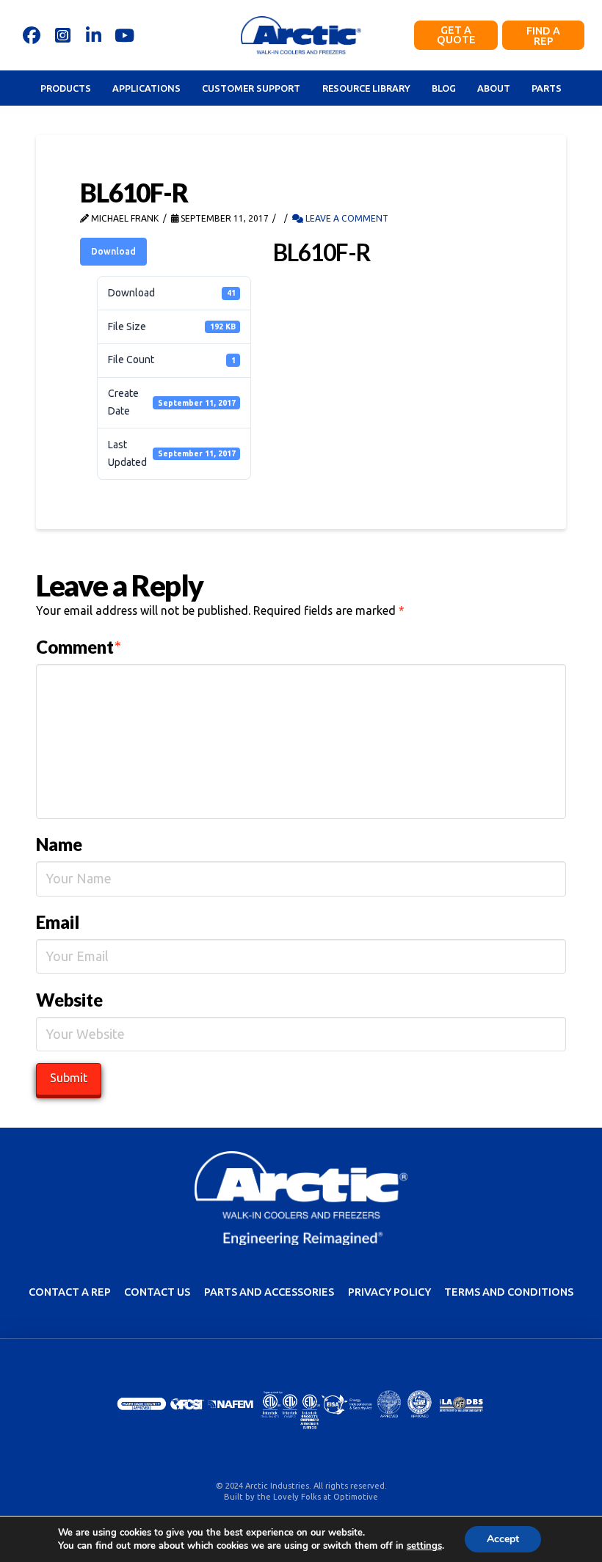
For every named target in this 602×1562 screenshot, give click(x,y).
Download (113, 251)
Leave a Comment (345, 218)
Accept (503, 1539)
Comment (78, 646)
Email (57, 922)
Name (59, 844)
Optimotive (355, 1496)
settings (424, 1545)
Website (69, 999)
